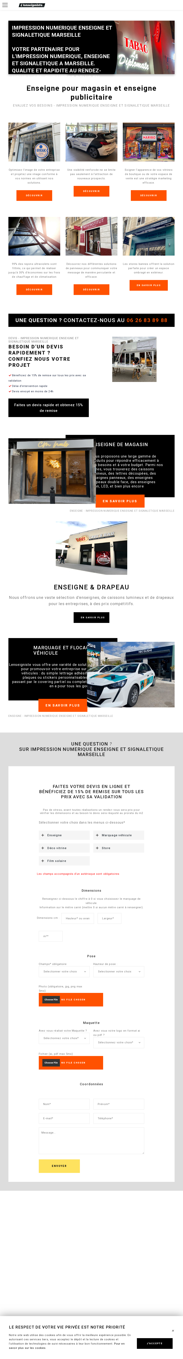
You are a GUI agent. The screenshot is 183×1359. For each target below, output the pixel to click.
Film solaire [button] (56, 861)
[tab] (64, 835)
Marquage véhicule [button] (117, 835)
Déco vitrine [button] (56, 848)
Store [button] (106, 848)
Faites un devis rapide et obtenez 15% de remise (48, 408)
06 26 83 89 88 (147, 320)
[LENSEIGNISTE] (32, 5)
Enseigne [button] (54, 835)
